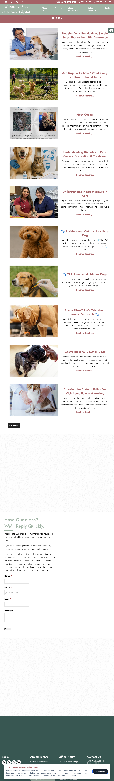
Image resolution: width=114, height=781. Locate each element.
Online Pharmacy (92, 9)
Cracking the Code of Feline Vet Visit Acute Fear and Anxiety (85, 391)
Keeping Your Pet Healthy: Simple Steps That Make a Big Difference (85, 35)
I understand (100, 771)
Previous (14, 425)
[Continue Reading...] (85, 56)
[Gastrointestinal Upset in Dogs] (34, 361)
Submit (7, 629)
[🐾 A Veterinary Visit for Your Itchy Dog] (34, 242)
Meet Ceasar (85, 114)
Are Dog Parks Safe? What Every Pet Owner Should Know (85, 75)
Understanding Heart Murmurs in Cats (85, 194)
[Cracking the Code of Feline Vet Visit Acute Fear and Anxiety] (34, 400)
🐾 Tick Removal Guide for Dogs (85, 274)
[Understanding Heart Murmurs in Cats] (34, 202)
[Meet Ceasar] (34, 123)
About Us (44, 9)
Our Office (103, 2)
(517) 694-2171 (86, 2)
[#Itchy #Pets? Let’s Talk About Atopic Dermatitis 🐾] (34, 321)
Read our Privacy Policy (70, 775)
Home (35, 8)
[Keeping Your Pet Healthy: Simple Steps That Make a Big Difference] (34, 44)
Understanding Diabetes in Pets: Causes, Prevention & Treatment (85, 154)
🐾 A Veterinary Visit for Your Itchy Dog (85, 233)
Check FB (62, 780)
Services (58, 8)
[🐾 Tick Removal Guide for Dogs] (34, 282)
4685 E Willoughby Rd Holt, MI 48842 (96, 762)
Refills (107, 8)
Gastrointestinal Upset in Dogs (85, 352)
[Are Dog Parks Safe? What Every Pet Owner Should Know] (34, 84)
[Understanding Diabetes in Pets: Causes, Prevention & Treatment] (34, 163)
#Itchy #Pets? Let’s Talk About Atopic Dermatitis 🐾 (85, 312)
